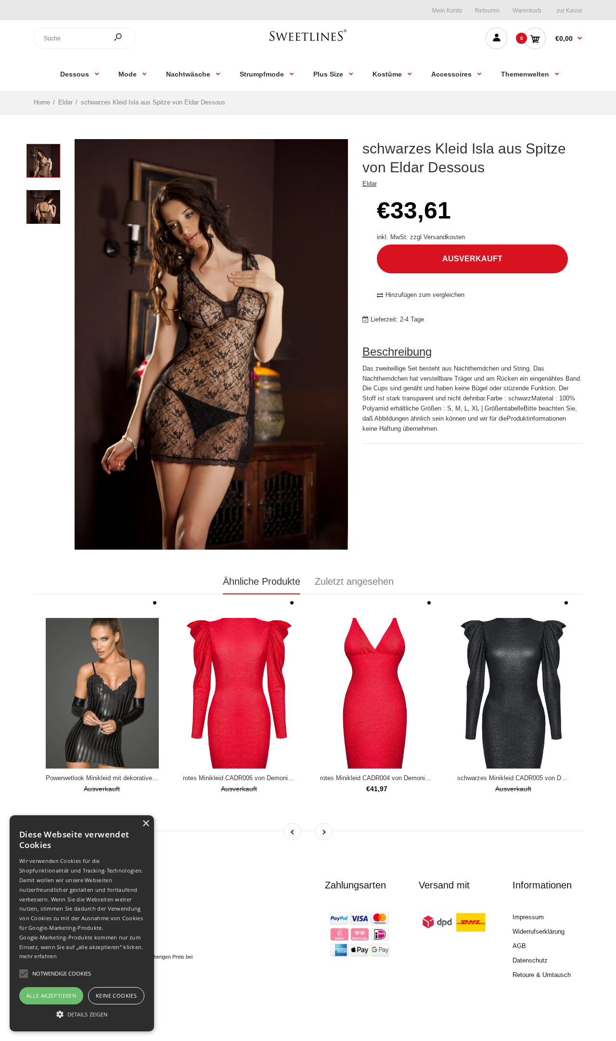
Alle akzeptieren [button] (51, 995)
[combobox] (85, 38)
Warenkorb (527, 10)
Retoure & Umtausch (542, 974)
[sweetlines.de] (308, 40)
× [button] (145, 823)
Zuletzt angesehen (354, 581)
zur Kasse (569, 10)
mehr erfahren (38, 956)
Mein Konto (447, 10)
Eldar (369, 183)
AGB (519, 946)
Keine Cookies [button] (116, 995)
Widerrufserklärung (539, 931)
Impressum (528, 917)
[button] (81, 1014)
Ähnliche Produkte (261, 581)
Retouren (487, 10)
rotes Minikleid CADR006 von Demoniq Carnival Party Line (264, 778)
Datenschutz (530, 960)
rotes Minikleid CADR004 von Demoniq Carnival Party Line (401, 778)
